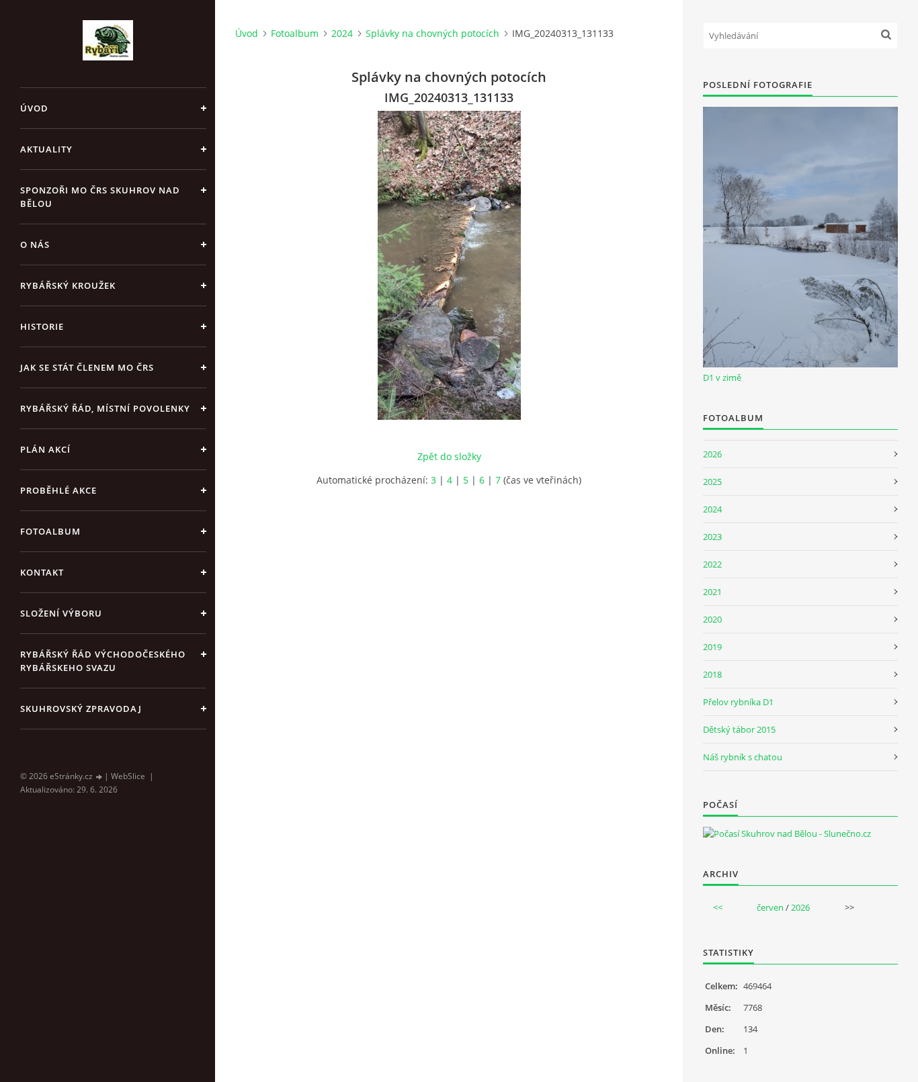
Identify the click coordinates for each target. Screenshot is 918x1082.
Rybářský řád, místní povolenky (105, 408)
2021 (712, 592)
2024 (342, 33)
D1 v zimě (722, 377)
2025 (712, 482)
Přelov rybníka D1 (738, 702)
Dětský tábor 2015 (739, 729)
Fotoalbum (50, 531)
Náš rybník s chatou (742, 757)
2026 (712, 454)
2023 (712, 537)
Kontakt (42, 572)
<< (717, 907)
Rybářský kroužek (68, 285)
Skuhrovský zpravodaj (81, 709)
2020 (712, 619)
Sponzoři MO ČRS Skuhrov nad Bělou (100, 197)
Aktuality (46, 149)
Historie (42, 326)
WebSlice (128, 776)
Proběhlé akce (58, 490)
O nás (35, 244)
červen (770, 907)
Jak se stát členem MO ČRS (87, 367)
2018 (712, 674)
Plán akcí (45, 449)
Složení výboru (61, 613)
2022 (712, 564)
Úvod (34, 108)
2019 (712, 647)
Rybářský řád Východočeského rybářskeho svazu (102, 661)
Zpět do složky (449, 456)
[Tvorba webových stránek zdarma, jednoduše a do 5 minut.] (99, 776)
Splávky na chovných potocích (432, 33)
